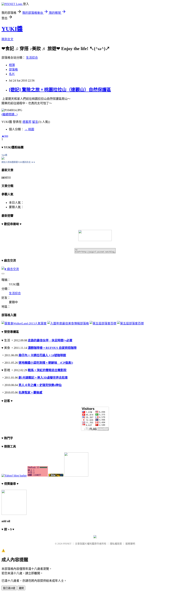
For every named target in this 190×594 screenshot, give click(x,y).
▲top (4, 135)
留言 (35, 121)
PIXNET (67, 543)
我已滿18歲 (9, 588)
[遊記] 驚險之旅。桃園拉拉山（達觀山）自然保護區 (60, 89)
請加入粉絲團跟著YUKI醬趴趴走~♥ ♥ (18, 162)
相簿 (12, 65)
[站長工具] (38, 475)
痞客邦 (26, 121)
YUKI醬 (12, 29)
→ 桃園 (29, 129)
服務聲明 (130, 543)
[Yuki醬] (2, 158)
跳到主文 (7, 39)
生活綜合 (32, 57)
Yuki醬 (4, 155)
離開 (21, 588)
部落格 (13, 69)
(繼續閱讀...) (9, 114)
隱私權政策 (116, 543)
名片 (12, 74)
